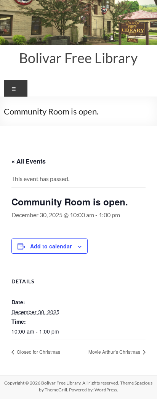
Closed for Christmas (38, 351)
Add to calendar (51, 246)
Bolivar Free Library (78, 57)
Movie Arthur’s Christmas (114, 351)
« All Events (28, 161)
